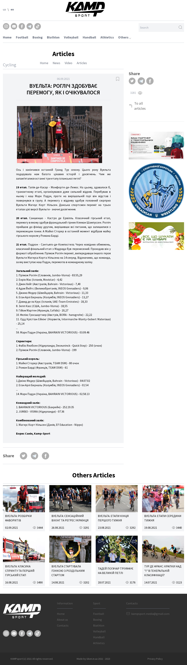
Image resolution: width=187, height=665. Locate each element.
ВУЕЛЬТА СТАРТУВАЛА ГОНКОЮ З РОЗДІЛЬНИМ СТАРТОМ (68, 570)
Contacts (62, 625)
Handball (89, 37)
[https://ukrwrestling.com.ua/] (156, 191)
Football (22, 37)
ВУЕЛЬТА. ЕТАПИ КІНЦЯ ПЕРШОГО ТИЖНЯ (113, 518)
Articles (82, 63)
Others (123, 37)
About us (62, 619)
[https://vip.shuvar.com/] (156, 236)
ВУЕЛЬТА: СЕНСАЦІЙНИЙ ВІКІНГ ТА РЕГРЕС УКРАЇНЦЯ (70, 518)
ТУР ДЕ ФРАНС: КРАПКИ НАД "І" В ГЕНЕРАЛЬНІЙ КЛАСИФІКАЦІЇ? (162, 570)
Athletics (107, 37)
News (56, 63)
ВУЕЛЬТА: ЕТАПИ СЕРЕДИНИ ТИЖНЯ (162, 518)
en (12, 9)
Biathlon (53, 37)
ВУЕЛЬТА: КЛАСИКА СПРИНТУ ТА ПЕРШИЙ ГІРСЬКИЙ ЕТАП (20, 570)
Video (68, 63)
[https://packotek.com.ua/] (156, 145)
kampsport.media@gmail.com (150, 614)
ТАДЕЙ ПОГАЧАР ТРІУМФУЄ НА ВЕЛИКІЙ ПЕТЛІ (115, 571)
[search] (180, 27)
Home (7, 37)
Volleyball (71, 37)
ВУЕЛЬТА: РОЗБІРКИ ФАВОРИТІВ (18, 518)
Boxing (38, 37)
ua (4, 9)
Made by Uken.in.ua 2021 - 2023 (93, 658)
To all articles (140, 106)
